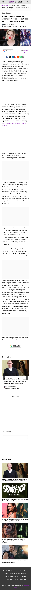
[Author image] (3, 25)
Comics (26, 571)
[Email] (23, 57)
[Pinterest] (15, 57)
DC (9, 571)
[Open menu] (3, 2)
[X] (10, 57)
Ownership (23, 579)
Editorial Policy (22, 573)
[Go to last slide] (4, 378)
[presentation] (15, 368)
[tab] (12, 396)
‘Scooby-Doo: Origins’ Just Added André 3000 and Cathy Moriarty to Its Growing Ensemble (15, 500)
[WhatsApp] (20, 57)
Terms (16, 579)
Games (6, 573)
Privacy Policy (9, 579)
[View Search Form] (27, 2)
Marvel (5, 571)
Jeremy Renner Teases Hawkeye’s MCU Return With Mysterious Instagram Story (14, 561)
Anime (20, 571)
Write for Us (13, 573)
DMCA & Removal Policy (12, 576)
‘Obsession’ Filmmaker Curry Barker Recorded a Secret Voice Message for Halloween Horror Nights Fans (15, 381)
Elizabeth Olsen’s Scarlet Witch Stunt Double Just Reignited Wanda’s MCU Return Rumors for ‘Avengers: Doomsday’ (14, 541)
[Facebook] (7, 57)
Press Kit (23, 576)
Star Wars (14, 571)
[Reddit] (18, 57)
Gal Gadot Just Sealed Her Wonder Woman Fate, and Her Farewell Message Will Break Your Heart (15, 520)
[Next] (27, 378)
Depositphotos (15, 582)
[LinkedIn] (13, 57)
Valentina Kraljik (10, 24)
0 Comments (22, 26)
